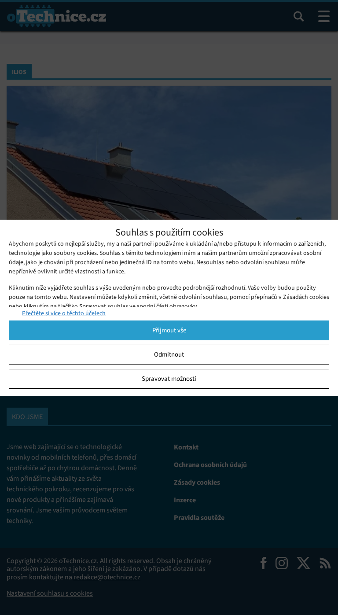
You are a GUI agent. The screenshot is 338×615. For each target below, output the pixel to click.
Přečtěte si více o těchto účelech (64, 313)
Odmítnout (169, 354)
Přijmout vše (169, 330)
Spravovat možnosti (169, 379)
